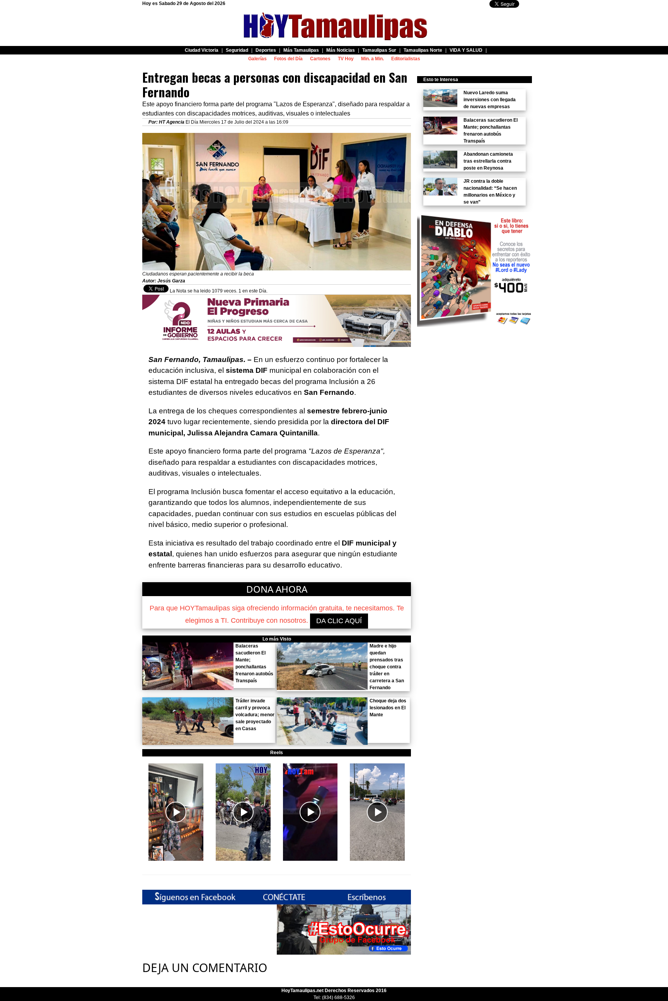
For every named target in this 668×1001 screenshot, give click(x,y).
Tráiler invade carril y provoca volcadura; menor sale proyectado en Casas (254, 714)
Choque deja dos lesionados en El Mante (388, 707)
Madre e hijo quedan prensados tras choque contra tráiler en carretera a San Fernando (387, 666)
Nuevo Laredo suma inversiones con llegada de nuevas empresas (490, 99)
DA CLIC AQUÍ (339, 621)
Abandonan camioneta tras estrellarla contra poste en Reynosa (488, 161)
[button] (175, 812)
